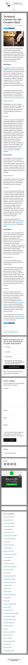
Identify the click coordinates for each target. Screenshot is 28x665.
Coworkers (6, 548)
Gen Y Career (6, 557)
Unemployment (7, 625)
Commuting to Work (8, 538)
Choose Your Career (13, 331)
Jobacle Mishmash (8, 579)
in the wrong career (19, 316)
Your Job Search (7, 650)
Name (5, 410)
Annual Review (7, 520)
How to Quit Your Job (8, 566)
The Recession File (8, 616)
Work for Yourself (8, 632)
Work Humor (6, 635)
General (5, 560)
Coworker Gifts (7, 545)
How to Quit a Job (7, 563)
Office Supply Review (8, 594)
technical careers (14, 332)
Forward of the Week (8, 554)
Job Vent (5, 573)
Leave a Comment (19, 25)
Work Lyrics (6, 638)
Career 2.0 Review (7, 523)
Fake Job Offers (7, 551)
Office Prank (6, 591)
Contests (5, 541)
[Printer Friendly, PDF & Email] (4, 326)
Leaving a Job (6, 585)
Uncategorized (7, 622)
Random (5, 601)
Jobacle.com (14, 4)
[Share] (14, 28)
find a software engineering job (16, 97)
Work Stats (6, 644)
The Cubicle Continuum (9, 613)
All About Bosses (7, 517)
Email (5, 417)
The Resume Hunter (8, 619)
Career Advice (6, 526)
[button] (14, 10)
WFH (4, 629)
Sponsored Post (7, 610)
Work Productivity (8, 641)
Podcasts (5, 597)
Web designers (7, 68)
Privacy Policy (14, 660)
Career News (6, 529)
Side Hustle (6, 607)
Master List (6, 588)
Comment (6, 388)
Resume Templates (8, 604)
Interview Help (7, 569)
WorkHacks (6, 647)
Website (5, 425)
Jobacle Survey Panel (8, 582)
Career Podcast (7, 532)
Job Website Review (8, 576)
